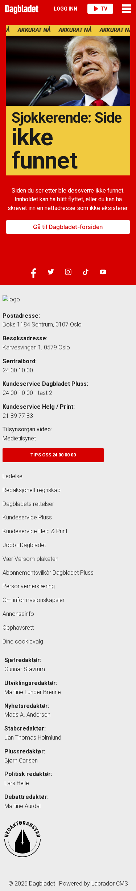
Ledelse (12, 476)
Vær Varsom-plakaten (30, 558)
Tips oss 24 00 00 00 (53, 455)
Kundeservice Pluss (27, 517)
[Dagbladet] (21, 8)
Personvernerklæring (29, 586)
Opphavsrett (18, 627)
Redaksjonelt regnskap (32, 490)
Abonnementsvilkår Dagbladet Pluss (48, 572)
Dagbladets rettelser (28, 503)
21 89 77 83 (18, 415)
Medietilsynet (19, 438)
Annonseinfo (18, 613)
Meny (127, 8)
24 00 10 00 (18, 370)
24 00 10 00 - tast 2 (27, 392)
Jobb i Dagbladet (24, 545)
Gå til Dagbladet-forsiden (68, 226)
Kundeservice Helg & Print (35, 531)
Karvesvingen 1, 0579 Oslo (36, 347)
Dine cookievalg (23, 641)
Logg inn (65, 9)
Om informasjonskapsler (34, 600)
